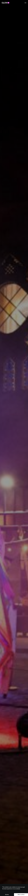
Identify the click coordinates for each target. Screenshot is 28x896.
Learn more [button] (5, 890)
